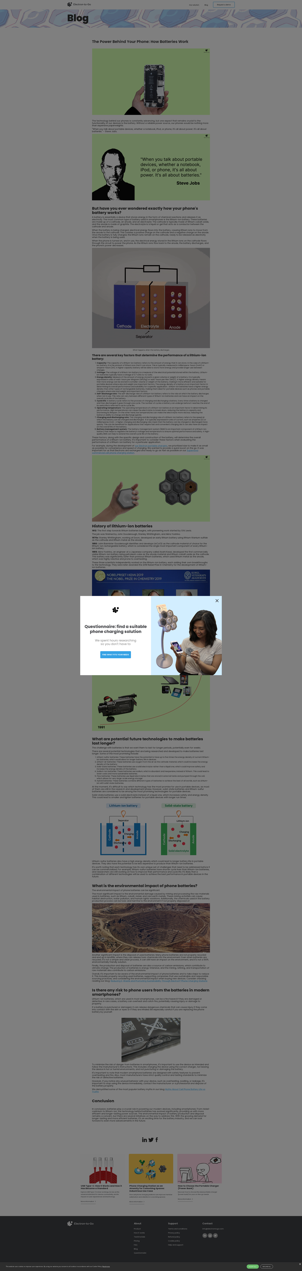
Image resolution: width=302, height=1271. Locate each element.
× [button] (300, 1264)
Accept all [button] (253, 1266)
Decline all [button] (267, 1266)
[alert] (151, 1266)
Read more (106, 1266)
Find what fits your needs (115, 654)
